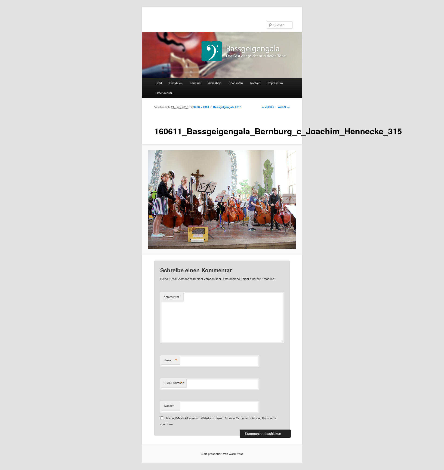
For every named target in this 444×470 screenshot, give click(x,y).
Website (168, 405)
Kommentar (172, 297)
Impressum (275, 83)
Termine (195, 83)
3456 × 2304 (201, 107)
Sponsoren (235, 83)
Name (170, 360)
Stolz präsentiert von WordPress (222, 454)
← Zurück (268, 107)
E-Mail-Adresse (173, 383)
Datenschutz (164, 93)
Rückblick (175, 83)
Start (159, 83)
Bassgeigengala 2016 (227, 107)
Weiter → (284, 107)
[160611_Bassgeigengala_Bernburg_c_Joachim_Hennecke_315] (222, 199)
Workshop (214, 83)
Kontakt (255, 83)
